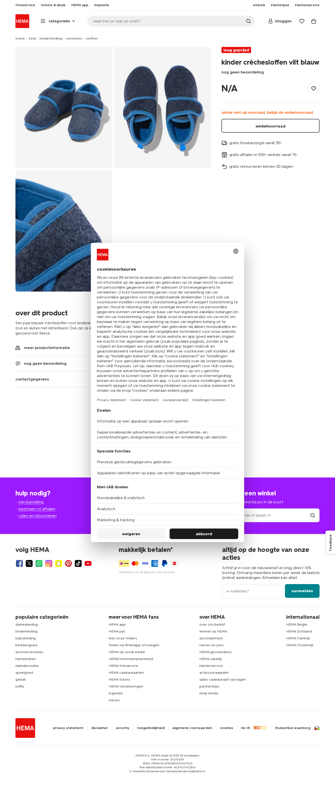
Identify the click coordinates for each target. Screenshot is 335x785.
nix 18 (245, 728)
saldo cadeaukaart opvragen (222, 679)
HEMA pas (117, 631)
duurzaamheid (210, 638)
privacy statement (68, 728)
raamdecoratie (27, 666)
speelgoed (24, 673)
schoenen (74, 38)
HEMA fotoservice (123, 666)
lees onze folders (123, 638)
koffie (19, 686)
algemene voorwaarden (192, 728)
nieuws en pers (211, 645)
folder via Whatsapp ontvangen (134, 645)
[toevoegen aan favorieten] (314, 88)
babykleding (25, 638)
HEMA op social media (127, 652)
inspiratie (116, 693)
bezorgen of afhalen (36, 508)
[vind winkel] (313, 515)
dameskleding (26, 624)
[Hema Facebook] (19, 563)
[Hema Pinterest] (68, 563)
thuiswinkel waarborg (292, 728)
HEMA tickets (119, 679)
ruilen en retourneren (37, 515)
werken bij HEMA (213, 631)
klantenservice (211, 666)
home (20, 38)
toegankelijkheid (151, 728)
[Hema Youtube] (88, 563)
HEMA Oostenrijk (299, 645)
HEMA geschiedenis (215, 652)
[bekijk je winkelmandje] (314, 21)
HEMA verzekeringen (126, 686)
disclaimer (99, 728)
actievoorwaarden (214, 673)
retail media (208, 693)
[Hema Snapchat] (58, 563)
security (122, 728)
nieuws (114, 700)
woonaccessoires (29, 652)
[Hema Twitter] (29, 563)
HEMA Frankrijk (298, 638)
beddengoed (26, 645)
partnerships (209, 686)
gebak (20, 679)
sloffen (91, 38)
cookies (226, 728)
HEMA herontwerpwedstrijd (131, 659)
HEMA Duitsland (299, 631)
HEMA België (296, 624)
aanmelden (302, 591)
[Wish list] (302, 21)
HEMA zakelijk (210, 659)
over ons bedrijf (212, 624)
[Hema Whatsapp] (39, 563)
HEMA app (117, 624)
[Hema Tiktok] (78, 563)
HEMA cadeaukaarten (126, 673)
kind (32, 38)
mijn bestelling (31, 502)
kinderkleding (50, 38)
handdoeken (25, 659)
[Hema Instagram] (48, 563)
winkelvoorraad (270, 126)
